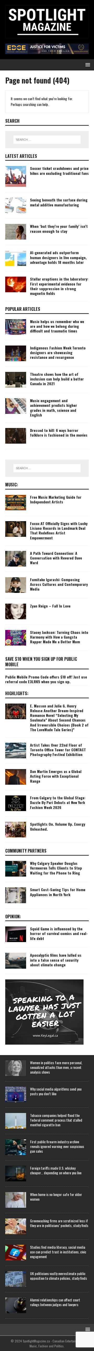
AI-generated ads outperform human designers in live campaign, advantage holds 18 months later (58, 257)
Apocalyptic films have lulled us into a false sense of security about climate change (55, 959)
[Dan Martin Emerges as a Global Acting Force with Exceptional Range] (15, 777)
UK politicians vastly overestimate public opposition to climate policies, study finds (58, 1276)
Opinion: (13, 916)
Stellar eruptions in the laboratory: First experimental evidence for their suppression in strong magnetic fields (59, 286)
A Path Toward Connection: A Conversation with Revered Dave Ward (56, 557)
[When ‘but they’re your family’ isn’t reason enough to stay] (15, 232)
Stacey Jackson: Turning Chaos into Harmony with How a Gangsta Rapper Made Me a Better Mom (59, 636)
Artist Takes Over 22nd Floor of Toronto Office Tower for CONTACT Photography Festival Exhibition (58, 749)
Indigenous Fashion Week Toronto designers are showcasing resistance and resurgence (58, 352)
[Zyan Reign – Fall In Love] (15, 611)
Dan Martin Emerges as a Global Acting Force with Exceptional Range (55, 776)
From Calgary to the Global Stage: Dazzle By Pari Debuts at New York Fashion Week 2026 (57, 802)
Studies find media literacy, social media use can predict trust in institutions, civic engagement (58, 1251)
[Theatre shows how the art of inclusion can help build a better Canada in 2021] (15, 380)
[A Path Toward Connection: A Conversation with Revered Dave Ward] (15, 559)
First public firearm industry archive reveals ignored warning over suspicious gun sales (57, 1146)
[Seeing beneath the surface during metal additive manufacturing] (15, 205)
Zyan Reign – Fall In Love (50, 606)
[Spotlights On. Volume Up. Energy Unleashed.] (15, 829)
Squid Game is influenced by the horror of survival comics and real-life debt (59, 933)
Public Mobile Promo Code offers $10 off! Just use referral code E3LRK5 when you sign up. (46, 679)
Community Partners (25, 851)
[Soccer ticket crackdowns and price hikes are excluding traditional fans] (15, 176)
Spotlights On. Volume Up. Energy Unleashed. (57, 826)
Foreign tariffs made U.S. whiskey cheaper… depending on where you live (55, 1170)
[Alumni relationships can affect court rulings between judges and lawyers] (15, 1305)
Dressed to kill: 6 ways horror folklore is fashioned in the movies (58, 432)
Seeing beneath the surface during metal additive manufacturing (58, 202)
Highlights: (16, 693)
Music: (11, 484)
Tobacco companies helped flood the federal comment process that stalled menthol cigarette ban (56, 1119)
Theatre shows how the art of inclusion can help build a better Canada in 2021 (57, 378)
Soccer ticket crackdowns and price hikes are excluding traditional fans (59, 170)
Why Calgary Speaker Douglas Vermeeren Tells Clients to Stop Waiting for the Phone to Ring (56, 867)
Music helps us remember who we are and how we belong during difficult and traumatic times (57, 326)
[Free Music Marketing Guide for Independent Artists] (15, 502)
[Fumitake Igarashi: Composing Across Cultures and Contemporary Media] (15, 585)
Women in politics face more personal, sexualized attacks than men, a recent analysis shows (56, 1067)
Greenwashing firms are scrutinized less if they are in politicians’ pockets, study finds (59, 1223)
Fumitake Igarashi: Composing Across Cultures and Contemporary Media (59, 584)
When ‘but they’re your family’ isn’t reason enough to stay (59, 228)
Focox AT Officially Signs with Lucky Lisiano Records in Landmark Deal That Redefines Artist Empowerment (58, 530)
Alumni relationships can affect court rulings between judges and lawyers (55, 1302)
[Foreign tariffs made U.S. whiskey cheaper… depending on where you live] (15, 1173)
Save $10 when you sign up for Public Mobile (41, 662)
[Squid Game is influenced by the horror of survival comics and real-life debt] (15, 934)
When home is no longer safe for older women (56, 1197)
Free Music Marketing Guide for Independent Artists (55, 499)
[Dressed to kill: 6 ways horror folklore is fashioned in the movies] (15, 436)
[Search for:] (47, 139)
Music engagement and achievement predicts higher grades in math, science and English (53, 408)
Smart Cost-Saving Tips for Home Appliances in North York (57, 892)
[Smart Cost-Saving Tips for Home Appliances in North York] (15, 895)
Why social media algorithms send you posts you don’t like (55, 1091)
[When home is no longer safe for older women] (15, 1200)
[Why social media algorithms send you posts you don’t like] (15, 1094)
